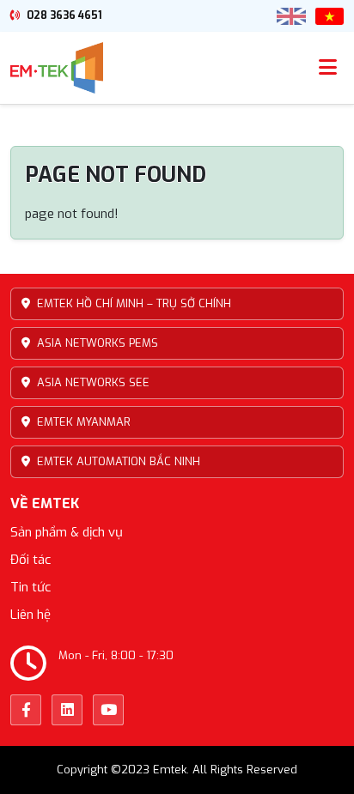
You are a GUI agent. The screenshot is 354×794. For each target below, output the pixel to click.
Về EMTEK (44, 503)
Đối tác (30, 559)
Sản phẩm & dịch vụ (66, 532)
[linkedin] (67, 709)
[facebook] (25, 709)
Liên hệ (30, 614)
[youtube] (108, 709)
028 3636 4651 (63, 15)
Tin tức (30, 587)
